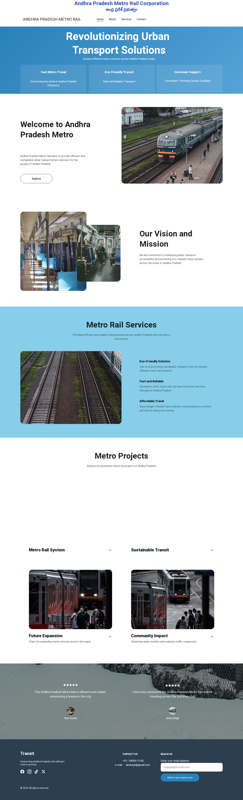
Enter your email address (175, 760)
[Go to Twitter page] (43, 772)
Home (100, 19)
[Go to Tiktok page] (36, 772)
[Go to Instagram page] (29, 772)
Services (126, 19)
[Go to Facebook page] (22, 772)
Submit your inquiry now (180, 777)
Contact (141, 19)
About (112, 19)
